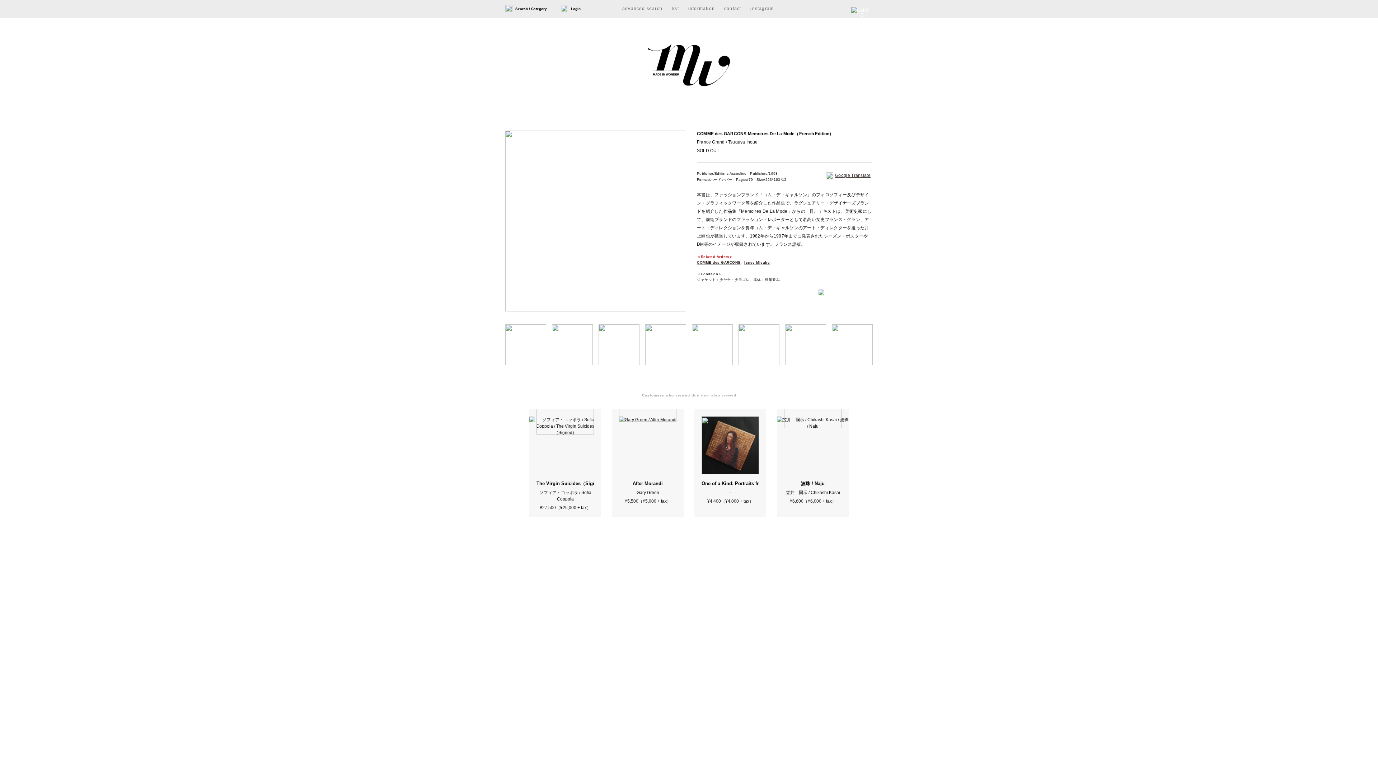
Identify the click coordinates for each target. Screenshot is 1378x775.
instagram (762, 8)
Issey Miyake (757, 262)
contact (732, 8)
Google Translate (853, 175)
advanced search (642, 8)
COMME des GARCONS (719, 262)
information (701, 8)
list (675, 8)
